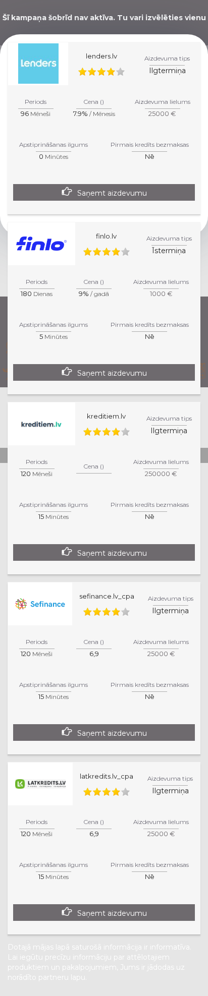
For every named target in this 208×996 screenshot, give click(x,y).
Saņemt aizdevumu (112, 193)
